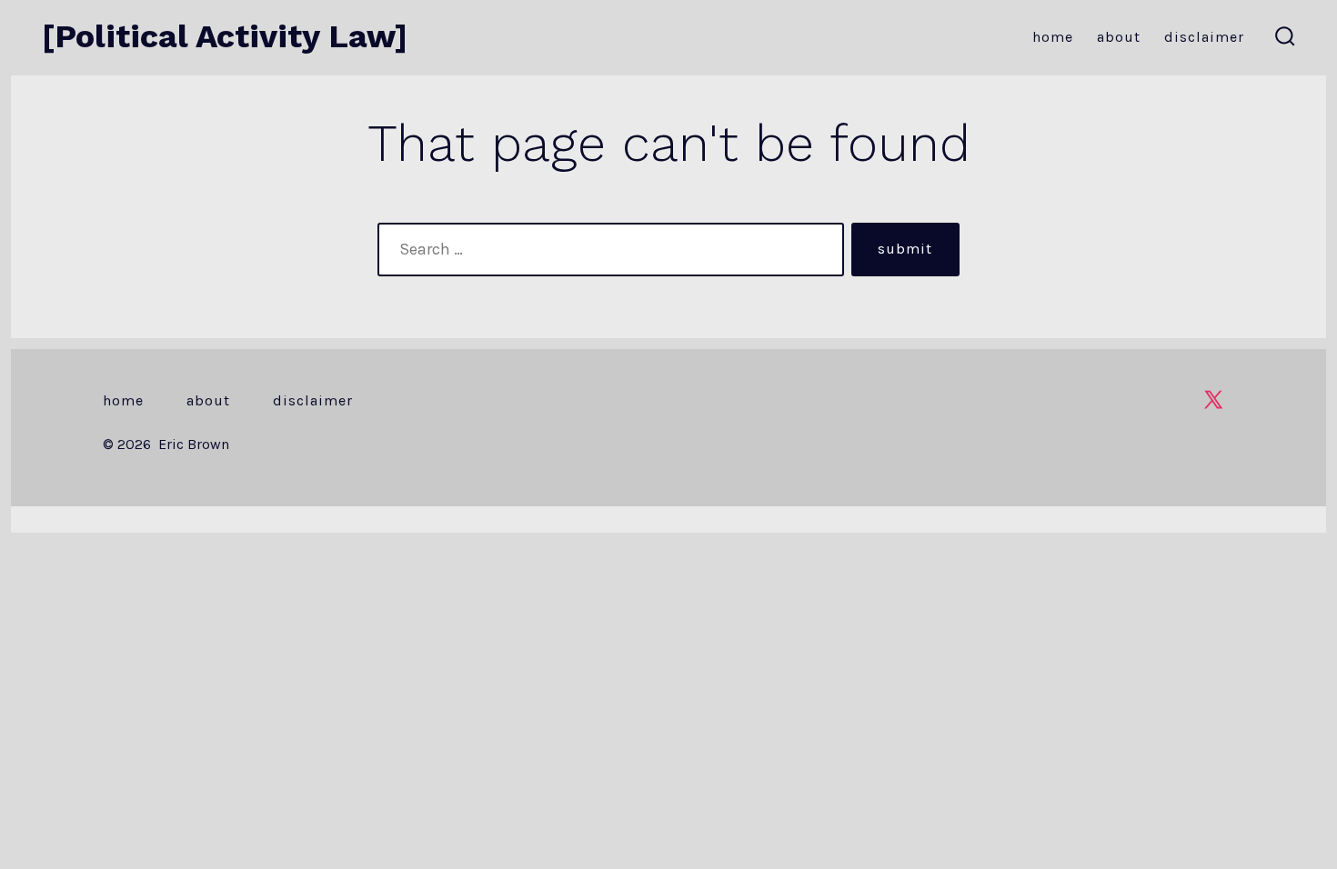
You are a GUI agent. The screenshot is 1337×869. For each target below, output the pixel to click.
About (1119, 36)
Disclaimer (1204, 36)
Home (1052, 36)
